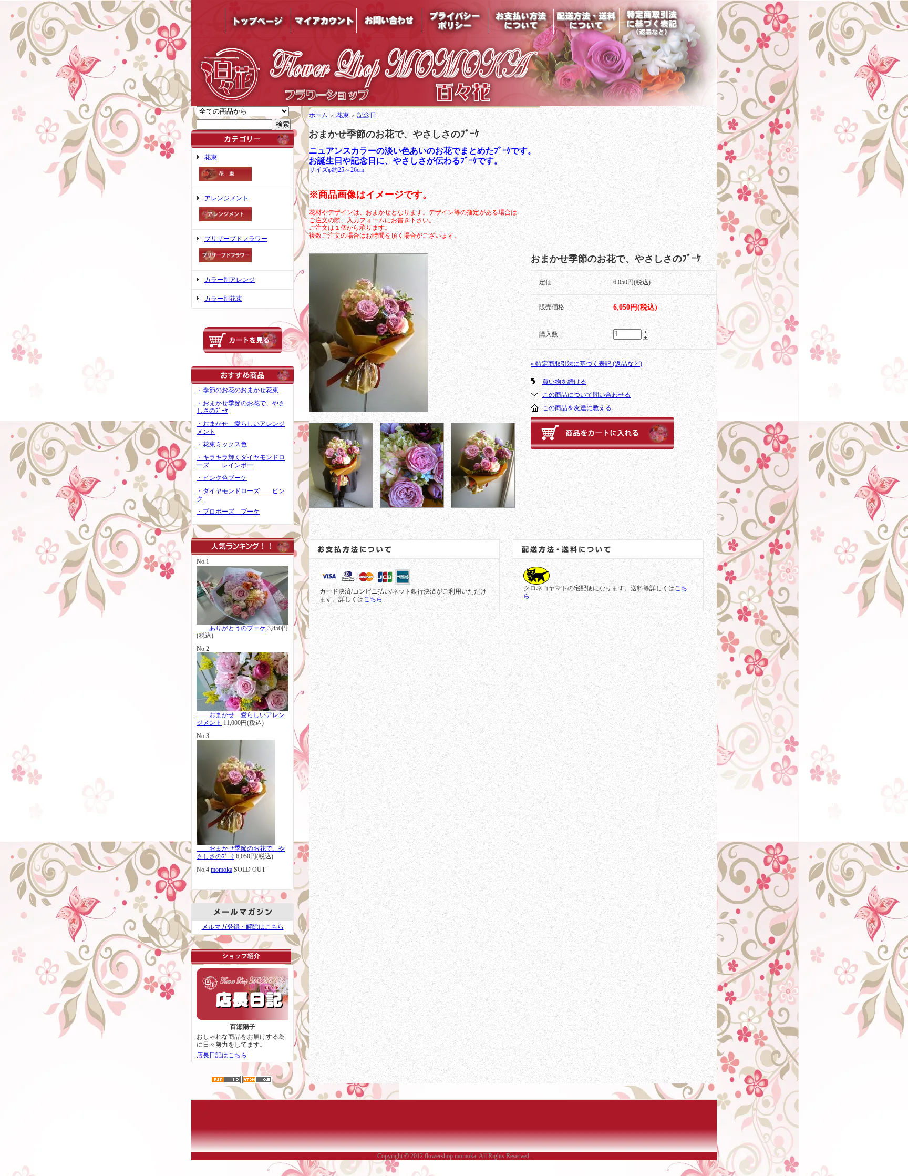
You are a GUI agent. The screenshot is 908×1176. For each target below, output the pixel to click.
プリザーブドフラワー (235, 238)
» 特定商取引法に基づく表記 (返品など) (586, 363)
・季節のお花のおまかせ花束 (237, 390)
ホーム (318, 115)
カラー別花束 (223, 298)
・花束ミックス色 (222, 444)
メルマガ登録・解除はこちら (243, 926)
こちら (373, 599)
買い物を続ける (564, 381)
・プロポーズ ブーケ (228, 511)
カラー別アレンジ (229, 279)
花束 (210, 157)
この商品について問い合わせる (586, 394)
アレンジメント (226, 198)
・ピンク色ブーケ (222, 478)
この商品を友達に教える (577, 408)
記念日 (366, 115)
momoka (221, 869)
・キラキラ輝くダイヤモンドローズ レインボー (241, 461)
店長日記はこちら (222, 1055)
